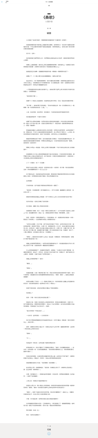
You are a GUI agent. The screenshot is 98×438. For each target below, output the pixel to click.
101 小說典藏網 (49, 3)
